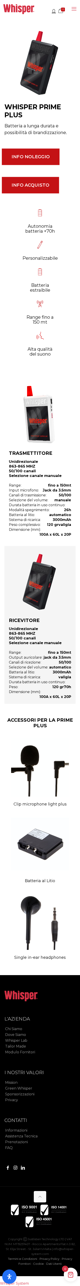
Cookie (38, 1263)
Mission (11, 1082)
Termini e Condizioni (22, 1259)
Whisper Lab (16, 1040)
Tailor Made (15, 1046)
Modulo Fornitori (20, 1052)
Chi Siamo (13, 1029)
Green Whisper (18, 1088)
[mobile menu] (74, 9)
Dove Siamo (15, 1035)
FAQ (9, 1148)
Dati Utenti (54, 1263)
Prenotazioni (16, 1142)
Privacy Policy (49, 1259)
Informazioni (16, 1130)
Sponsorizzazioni (19, 1094)
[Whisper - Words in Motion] (18, 9)
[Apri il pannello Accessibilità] (9, 1276)
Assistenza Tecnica (21, 1136)
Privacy (11, 1100)
